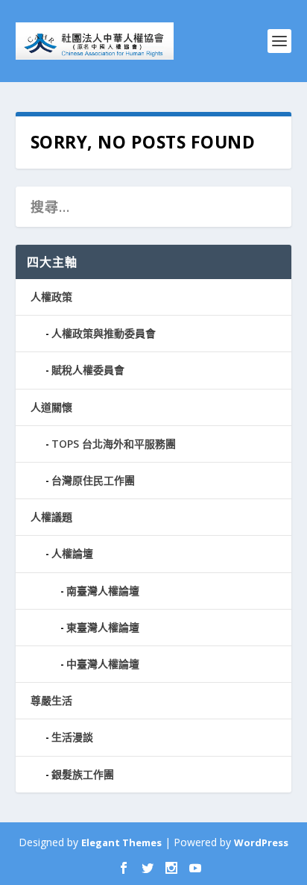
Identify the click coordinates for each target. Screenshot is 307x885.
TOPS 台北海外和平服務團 (113, 444)
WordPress (261, 842)
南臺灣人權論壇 (102, 591)
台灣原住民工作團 (93, 480)
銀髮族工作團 (82, 774)
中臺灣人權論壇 (102, 664)
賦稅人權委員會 (87, 370)
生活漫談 (72, 737)
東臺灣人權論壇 (102, 627)
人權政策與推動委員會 (103, 333)
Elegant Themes (121, 842)
